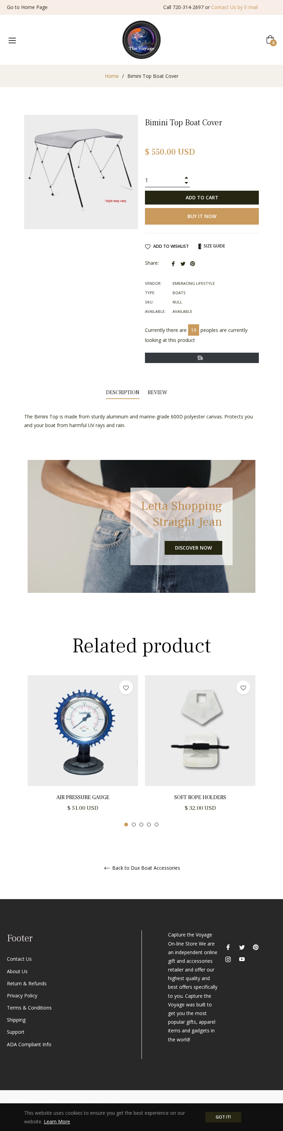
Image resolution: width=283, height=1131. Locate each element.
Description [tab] (122, 392)
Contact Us (19, 959)
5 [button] (156, 824)
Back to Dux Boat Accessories (145, 868)
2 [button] (134, 824)
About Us (17, 971)
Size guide (214, 246)
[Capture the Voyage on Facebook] (228, 946)
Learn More (57, 1121)
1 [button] (126, 824)
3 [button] (141, 824)
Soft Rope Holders (200, 797)
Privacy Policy (22, 995)
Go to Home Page (27, 7)
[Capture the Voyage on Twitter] (242, 946)
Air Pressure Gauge (82, 797)
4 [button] (149, 824)
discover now (193, 547)
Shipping (16, 1019)
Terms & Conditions (29, 1007)
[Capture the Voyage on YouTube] (242, 958)
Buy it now (201, 216)
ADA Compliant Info (29, 1044)
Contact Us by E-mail (234, 7)
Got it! (223, 1117)
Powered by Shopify (102, 1101)
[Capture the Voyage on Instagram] (228, 958)
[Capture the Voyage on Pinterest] (255, 946)
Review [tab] (158, 392)
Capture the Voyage (51, 1101)
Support (16, 1032)
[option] (83, 751)
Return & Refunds (27, 983)
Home (112, 76)
